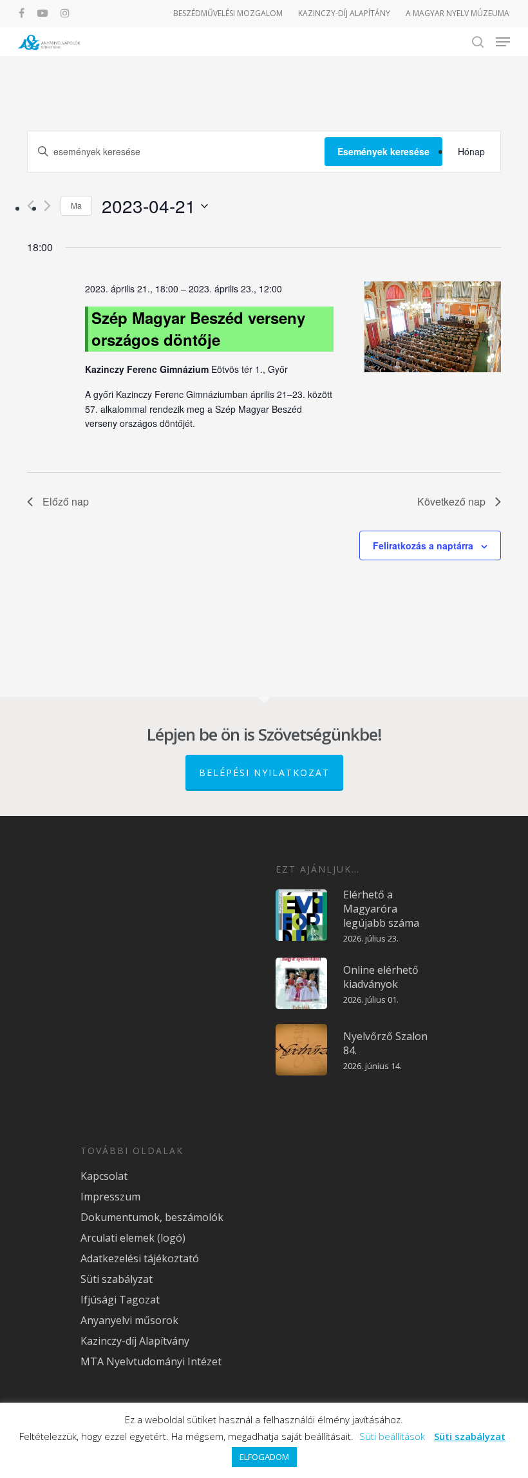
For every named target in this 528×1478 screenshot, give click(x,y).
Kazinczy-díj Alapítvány (134, 1341)
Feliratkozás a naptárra (423, 545)
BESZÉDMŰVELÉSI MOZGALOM (228, 13)
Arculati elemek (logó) (132, 1238)
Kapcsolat (103, 1176)
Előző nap (65, 501)
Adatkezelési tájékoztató (139, 1258)
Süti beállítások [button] (392, 1436)
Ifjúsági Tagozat (120, 1300)
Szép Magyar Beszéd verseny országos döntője (198, 328)
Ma (76, 205)
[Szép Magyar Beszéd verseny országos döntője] (432, 328)
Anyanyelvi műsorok (129, 1320)
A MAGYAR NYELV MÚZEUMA (457, 13)
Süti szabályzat (116, 1279)
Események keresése (383, 151)
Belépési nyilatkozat (264, 772)
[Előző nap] (30, 206)
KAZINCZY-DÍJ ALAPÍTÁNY (344, 13)
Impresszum (110, 1196)
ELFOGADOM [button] (264, 1457)
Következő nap (451, 501)
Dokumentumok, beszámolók (151, 1217)
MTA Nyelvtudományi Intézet (151, 1361)
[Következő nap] (47, 206)
